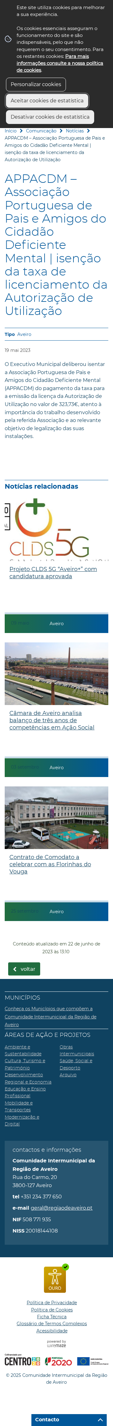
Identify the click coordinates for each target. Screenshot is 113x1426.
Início (11, 131)
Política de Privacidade (52, 1302)
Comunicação (41, 131)
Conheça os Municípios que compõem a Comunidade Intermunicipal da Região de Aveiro (50, 1016)
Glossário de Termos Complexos (52, 1323)
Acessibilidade (51, 1331)
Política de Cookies (52, 1310)
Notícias (75, 131)
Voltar (28, 969)
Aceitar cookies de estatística (47, 101)
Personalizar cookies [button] (36, 84)
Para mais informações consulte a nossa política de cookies (60, 63)
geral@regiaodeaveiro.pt (62, 1208)
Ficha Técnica (52, 1317)
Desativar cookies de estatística (50, 117)
